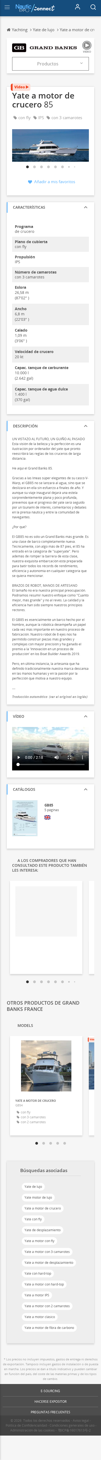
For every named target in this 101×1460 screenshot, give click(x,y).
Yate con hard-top (38, 1273)
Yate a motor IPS (37, 1295)
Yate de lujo (33, 1186)
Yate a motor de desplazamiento (49, 1262)
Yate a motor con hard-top (44, 1284)
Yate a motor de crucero (43, 1208)
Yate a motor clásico (40, 1317)
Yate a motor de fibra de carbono (49, 1327)
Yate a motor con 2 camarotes (47, 1306)
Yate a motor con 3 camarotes (47, 1251)
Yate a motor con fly (39, 1241)
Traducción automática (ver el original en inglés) (50, 696)
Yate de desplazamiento (43, 1230)
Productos (47, 64)
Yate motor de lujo (38, 1197)
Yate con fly (33, 1219)
